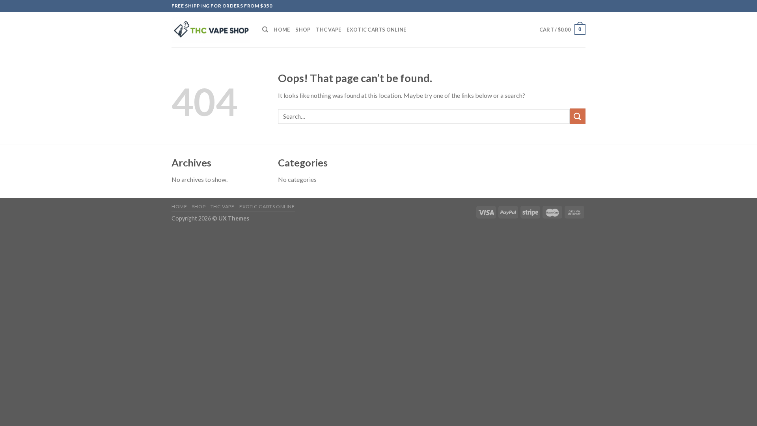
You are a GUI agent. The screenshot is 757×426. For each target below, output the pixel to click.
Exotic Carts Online (376, 29)
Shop (302, 29)
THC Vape (328, 29)
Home (282, 29)
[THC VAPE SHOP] (211, 30)
